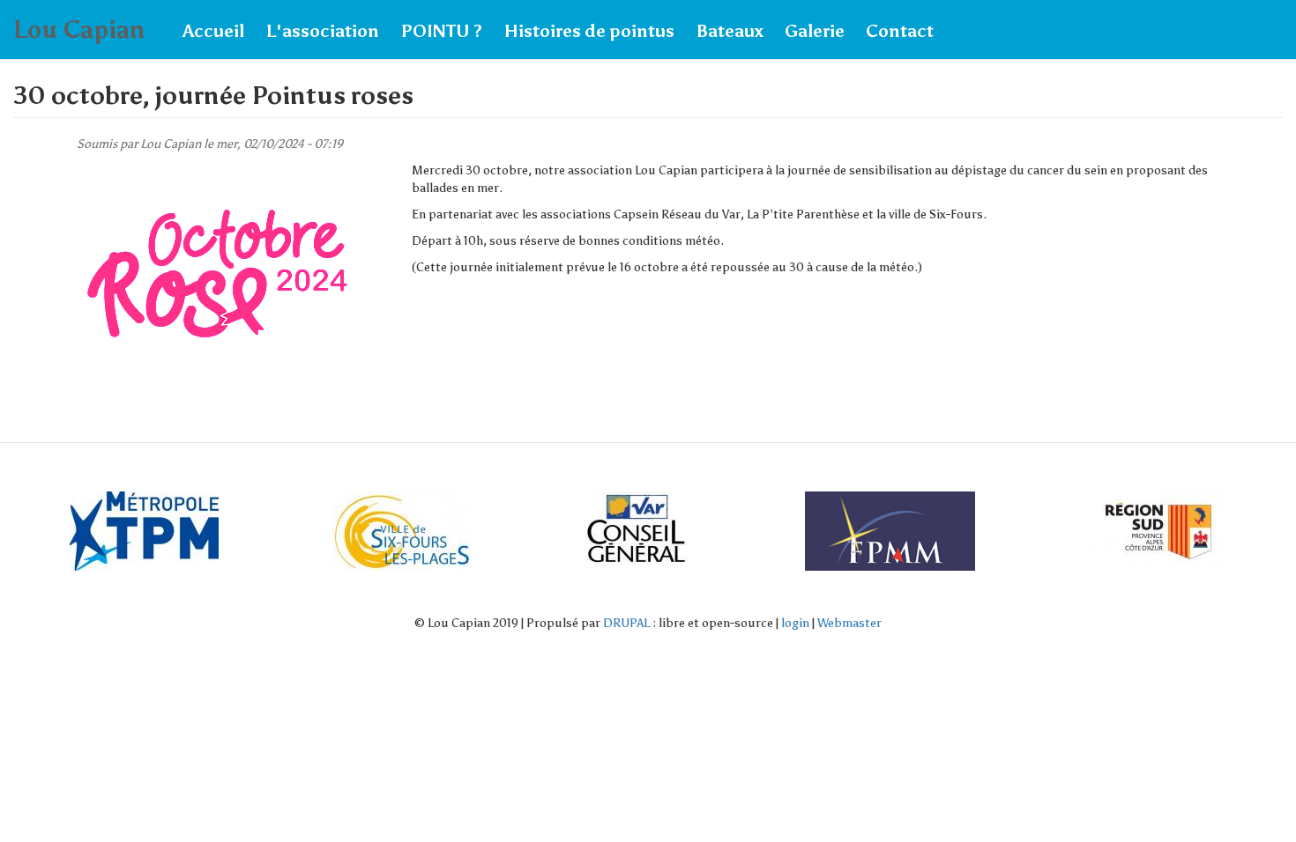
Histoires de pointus (588, 30)
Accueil (213, 30)
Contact (900, 30)
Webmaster (849, 623)
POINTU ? (441, 30)
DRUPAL (626, 623)
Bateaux (729, 30)
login (795, 623)
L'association (322, 30)
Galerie (815, 30)
